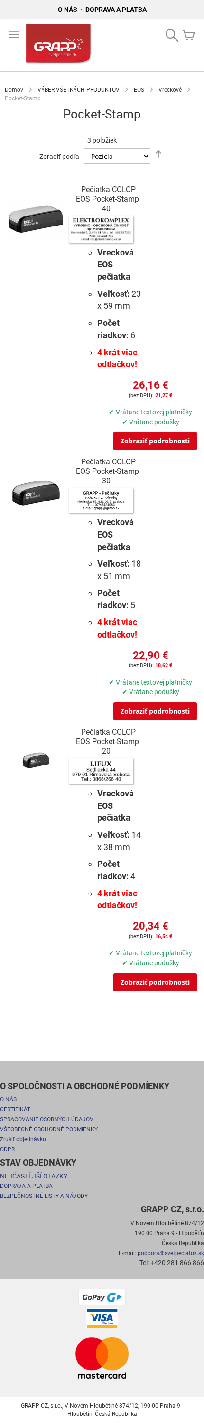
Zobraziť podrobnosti (155, 440)
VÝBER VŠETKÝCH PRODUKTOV (78, 90)
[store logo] (59, 45)
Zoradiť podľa (59, 156)
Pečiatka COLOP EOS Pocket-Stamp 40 (107, 199)
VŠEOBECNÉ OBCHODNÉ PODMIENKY (49, 1129)
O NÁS (68, 9)
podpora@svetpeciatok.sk (171, 1253)
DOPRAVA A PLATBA (116, 9)
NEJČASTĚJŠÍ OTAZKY (33, 1176)
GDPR (7, 1149)
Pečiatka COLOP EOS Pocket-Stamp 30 (107, 471)
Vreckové (170, 90)
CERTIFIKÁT (15, 1109)
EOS (139, 90)
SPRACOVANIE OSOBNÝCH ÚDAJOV (46, 1119)
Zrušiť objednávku (23, 1139)
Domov (14, 90)
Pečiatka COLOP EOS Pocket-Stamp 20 (107, 741)
